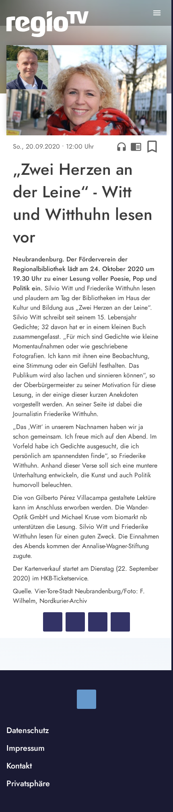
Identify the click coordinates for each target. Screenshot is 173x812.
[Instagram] (86, 699)
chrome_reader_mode (136, 146)
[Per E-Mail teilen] (120, 622)
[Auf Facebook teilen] (52, 622)
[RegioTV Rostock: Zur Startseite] (47, 24)
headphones (121, 146)
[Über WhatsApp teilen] (97, 622)
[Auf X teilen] (75, 622)
